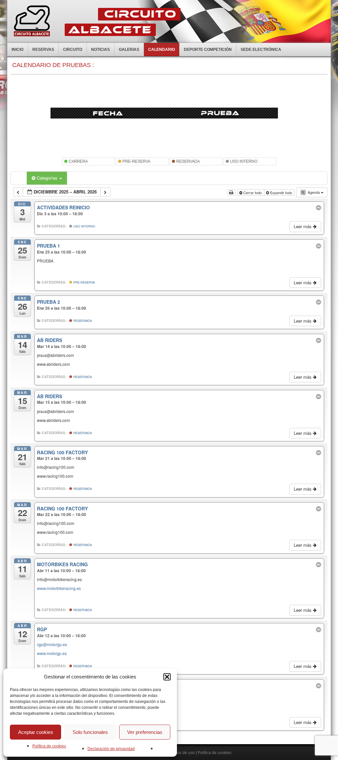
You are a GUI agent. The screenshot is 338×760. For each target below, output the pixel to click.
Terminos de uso (180, 752)
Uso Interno (83, 226)
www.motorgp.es (52, 653)
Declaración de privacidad (111, 748)
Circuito (72, 49)
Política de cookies (49, 746)
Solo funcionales (90, 732)
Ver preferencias (144, 732)
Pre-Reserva (83, 282)
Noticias (100, 49)
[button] (167, 677)
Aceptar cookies (35, 732)
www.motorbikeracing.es (59, 588)
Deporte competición (208, 49)
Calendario (161, 49)
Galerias (129, 49)
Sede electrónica (261, 49)
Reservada (82, 320)
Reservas (43, 49)
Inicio (17, 49)
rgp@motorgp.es (52, 644)
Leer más (303, 226)
